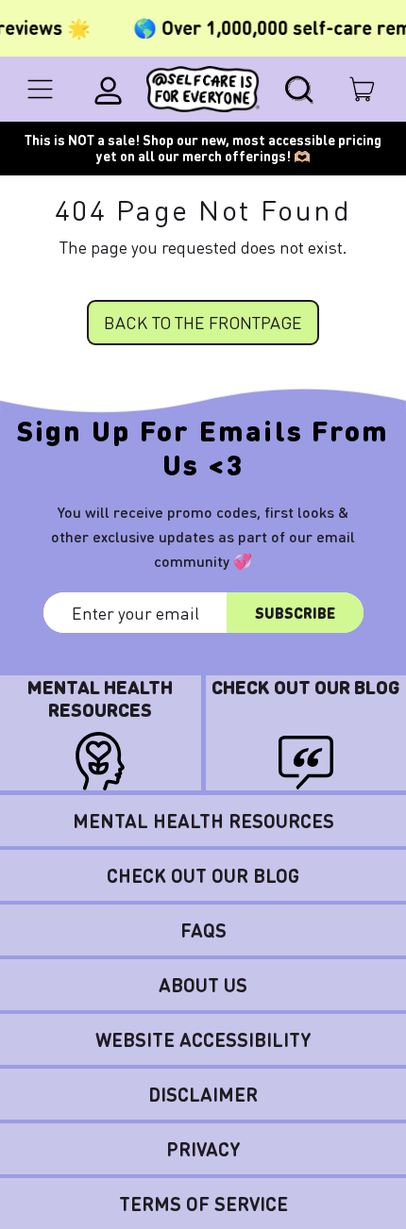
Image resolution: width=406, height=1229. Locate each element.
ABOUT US (203, 984)
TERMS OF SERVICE (203, 1203)
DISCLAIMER (203, 1094)
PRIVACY (203, 1149)
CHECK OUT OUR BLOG (203, 875)
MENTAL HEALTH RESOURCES (203, 820)
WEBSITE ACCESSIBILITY (203, 1039)
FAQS (203, 930)
